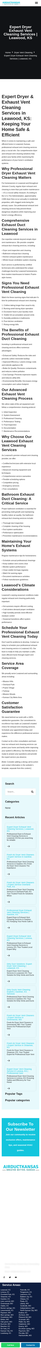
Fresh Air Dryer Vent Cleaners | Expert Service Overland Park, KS (20, 884)
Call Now (10, 1345)
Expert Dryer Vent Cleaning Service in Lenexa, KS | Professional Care (19, 1071)
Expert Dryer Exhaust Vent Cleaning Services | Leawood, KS (20, 829)
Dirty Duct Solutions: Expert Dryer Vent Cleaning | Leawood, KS (19, 966)
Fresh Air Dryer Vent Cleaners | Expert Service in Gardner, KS (20, 857)
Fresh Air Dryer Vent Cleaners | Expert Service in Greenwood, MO (20, 1017)
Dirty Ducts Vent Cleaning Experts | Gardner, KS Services (18, 992)
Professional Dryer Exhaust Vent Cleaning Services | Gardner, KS (19, 912)
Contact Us (30, 1345)
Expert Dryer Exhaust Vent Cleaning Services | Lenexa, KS (19, 938)
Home (8, 52)
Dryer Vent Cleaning (23, 52)
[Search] (32, 792)
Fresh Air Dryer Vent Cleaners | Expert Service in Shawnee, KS (20, 1045)
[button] (36, 3)
